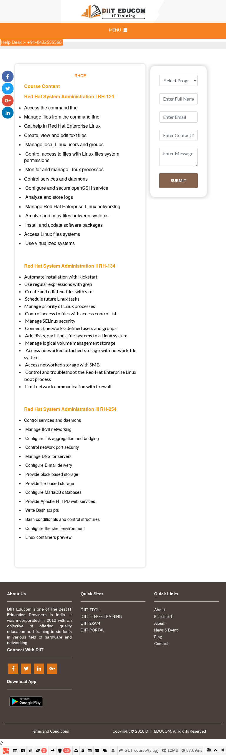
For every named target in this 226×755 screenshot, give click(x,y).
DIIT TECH (90, 609)
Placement (163, 616)
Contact (161, 643)
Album (159, 623)
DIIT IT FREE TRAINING (101, 616)
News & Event (166, 630)
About (159, 609)
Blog (158, 636)
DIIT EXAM (90, 623)
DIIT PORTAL (92, 630)
